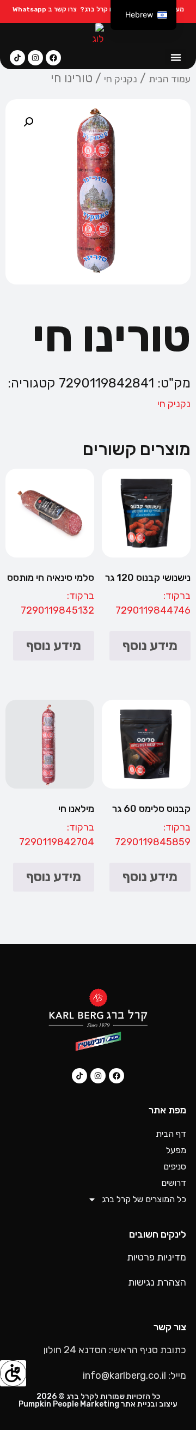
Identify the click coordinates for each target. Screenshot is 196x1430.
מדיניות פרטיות (156, 1257)
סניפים (174, 1166)
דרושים (173, 1183)
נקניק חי (120, 79)
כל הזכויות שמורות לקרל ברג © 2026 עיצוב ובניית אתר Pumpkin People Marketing (98, 1400)
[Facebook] (53, 57)
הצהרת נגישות (157, 1282)
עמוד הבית (170, 79)
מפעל (176, 1150)
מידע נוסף (149, 645)
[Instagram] (35, 57)
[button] (175, 57)
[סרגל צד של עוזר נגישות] (13, 1373)
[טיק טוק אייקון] (17, 57)
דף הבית (171, 1134)
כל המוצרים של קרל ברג (144, 1199)
